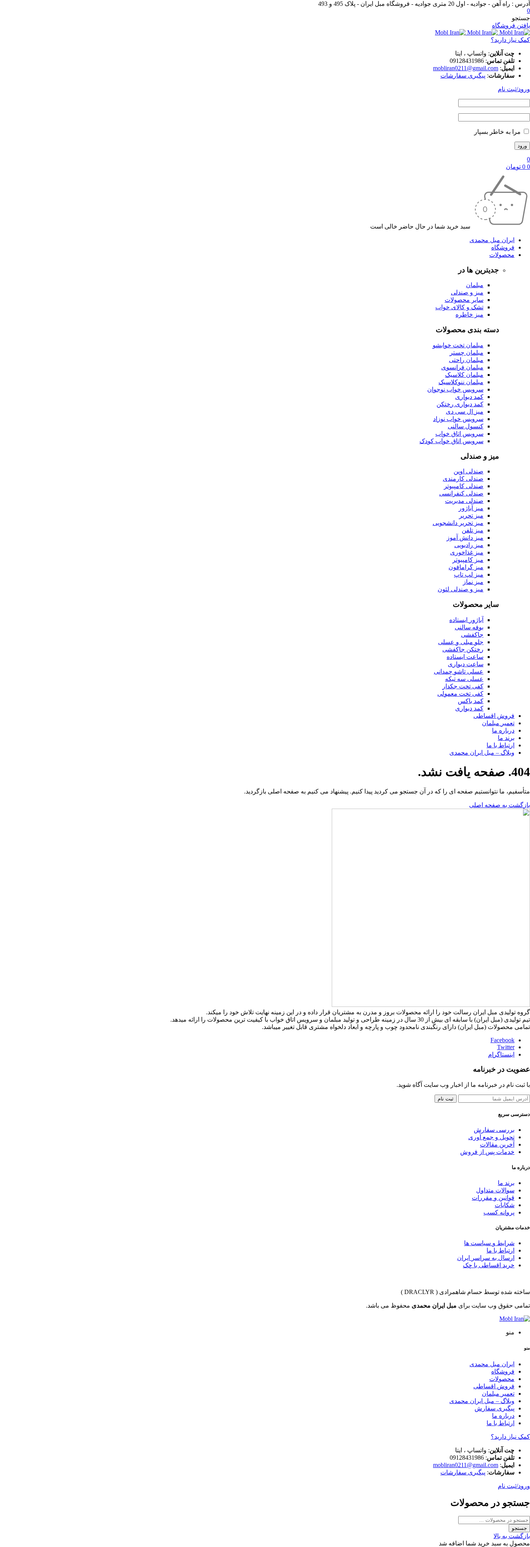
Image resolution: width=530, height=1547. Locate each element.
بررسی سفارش (494, 1129)
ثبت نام (446, 1099)
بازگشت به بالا (512, 1536)
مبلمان (474, 285)
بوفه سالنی (469, 627)
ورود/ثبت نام (514, 89)
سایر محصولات (464, 299)
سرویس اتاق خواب (459, 433)
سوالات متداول (495, 1190)
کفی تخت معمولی (460, 693)
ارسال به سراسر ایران (485, 1257)
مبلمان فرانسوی (462, 367)
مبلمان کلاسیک (464, 374)
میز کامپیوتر (467, 559)
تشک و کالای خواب (459, 307)
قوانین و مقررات (493, 1197)
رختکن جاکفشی (462, 649)
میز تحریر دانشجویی (458, 523)
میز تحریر (471, 515)
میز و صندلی (467, 292)
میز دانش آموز (465, 537)
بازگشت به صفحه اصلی (499, 805)
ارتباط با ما (500, 1250)
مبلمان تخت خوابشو (458, 345)
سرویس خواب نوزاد (458, 419)
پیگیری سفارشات (462, 75)
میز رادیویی (468, 545)
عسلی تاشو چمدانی (458, 671)
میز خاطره (469, 314)
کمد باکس (470, 701)
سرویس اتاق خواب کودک (451, 441)
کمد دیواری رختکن (459, 404)
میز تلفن (472, 530)
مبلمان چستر (466, 352)
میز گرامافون (466, 567)
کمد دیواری (469, 396)
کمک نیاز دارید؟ (510, 39)
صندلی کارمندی (463, 478)
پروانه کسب (498, 1212)
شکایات (504, 1205)
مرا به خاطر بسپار (498, 131)
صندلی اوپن (468, 471)
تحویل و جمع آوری (491, 1137)
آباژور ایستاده (466, 620)
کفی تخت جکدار (462, 686)
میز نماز (473, 582)
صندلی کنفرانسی (461, 493)
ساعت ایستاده (465, 656)
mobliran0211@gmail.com (465, 68)
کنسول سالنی (465, 426)
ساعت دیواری (465, 664)
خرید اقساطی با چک (488, 1265)
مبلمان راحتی (466, 360)
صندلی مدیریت (464, 500)
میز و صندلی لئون (460, 589)
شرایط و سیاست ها (489, 1243)
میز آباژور (471, 508)
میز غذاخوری (466, 552)
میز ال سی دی (464, 411)
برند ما (506, 1183)
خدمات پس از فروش (487, 1152)
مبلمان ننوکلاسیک (460, 382)
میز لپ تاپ (468, 574)
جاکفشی (472, 634)
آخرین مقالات (497, 1144)
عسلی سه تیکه (464, 679)
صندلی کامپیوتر (463, 486)
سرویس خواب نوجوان (455, 389)
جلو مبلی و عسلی (460, 642)
